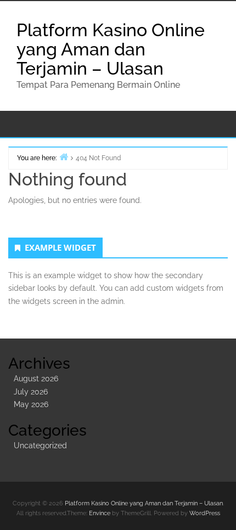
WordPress (204, 513)
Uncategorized (40, 445)
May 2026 (31, 404)
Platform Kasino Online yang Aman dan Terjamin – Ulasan (110, 49)
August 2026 (36, 378)
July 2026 (31, 391)
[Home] (63, 156)
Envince (99, 513)
